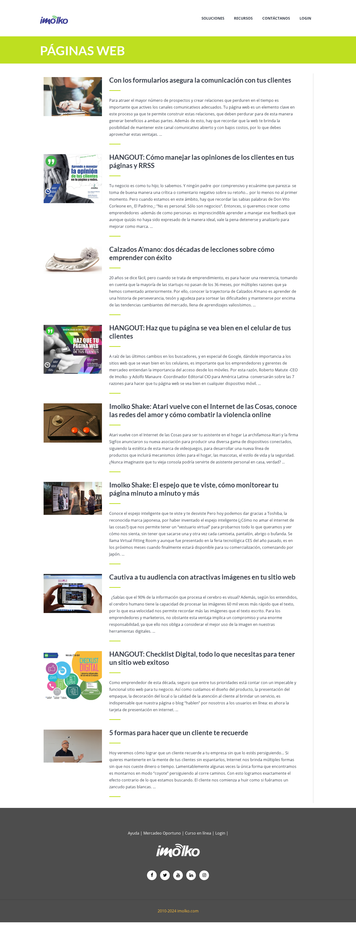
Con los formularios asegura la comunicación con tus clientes (200, 80)
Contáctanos (276, 18)
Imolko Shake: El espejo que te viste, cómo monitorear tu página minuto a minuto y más (194, 489)
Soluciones (212, 18)
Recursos (243, 18)
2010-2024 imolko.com (178, 911)
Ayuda (133, 833)
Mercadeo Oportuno (162, 833)
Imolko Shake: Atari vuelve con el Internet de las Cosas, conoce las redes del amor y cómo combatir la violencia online (203, 410)
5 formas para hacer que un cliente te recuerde (178, 732)
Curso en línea (198, 833)
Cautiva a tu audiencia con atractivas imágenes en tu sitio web (202, 577)
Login (305, 18)
